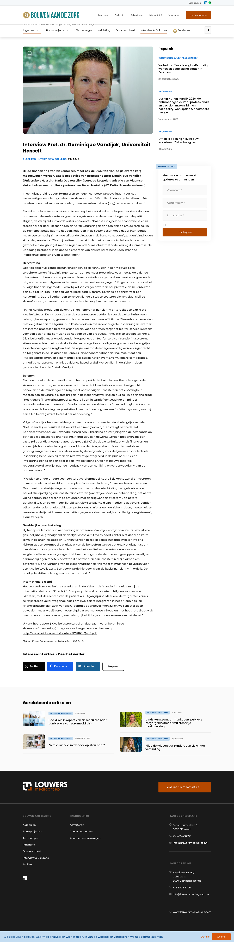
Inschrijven (185, 232)
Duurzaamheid (125, 30)
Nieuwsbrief (155, 15)
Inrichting (103, 30)
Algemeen (29, 30)
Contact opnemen (81, 831)
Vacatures (174, 15)
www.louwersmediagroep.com (192, 911)
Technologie (84, 30)
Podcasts (119, 15)
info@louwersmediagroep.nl (190, 842)
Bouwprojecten (56, 30)
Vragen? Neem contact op (183, 786)
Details (205, 936)
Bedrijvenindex (198, 15)
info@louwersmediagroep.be (191, 894)
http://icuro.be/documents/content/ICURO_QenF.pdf (60, 633)
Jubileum (183, 30)
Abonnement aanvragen (85, 838)
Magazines (102, 15)
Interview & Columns (153, 30)
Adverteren (137, 15)
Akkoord (221, 936)
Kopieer (113, 666)
